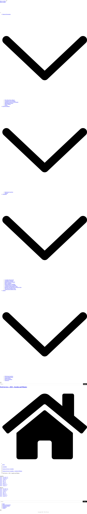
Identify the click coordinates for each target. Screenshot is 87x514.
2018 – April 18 (3, 482)
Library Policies (8, 104)
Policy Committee (8, 283)
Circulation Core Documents (10, 101)
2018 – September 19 (4, 478)
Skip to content (3, 1)
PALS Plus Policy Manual (10, 100)
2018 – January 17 (3, 485)
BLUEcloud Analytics (9, 192)
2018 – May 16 (3, 481)
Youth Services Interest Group (10, 289)
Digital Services (8, 378)
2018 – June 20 (3, 480)
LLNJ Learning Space (9, 377)
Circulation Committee (9, 280)
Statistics (6, 193)
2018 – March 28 (3, 494)
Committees (4, 507)
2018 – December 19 (4, 477)
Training (4, 508)
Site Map (1, 499)
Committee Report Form (9, 279)
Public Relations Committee (10, 284)
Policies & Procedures (6, 504)
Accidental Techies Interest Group (11, 286)
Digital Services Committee (10, 282)
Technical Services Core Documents (11, 102)
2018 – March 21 (3, 483)
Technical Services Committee (10, 285)
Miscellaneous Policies (9, 103)
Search (85, 384)
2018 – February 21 (3, 484)
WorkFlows (7, 380)
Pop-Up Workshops (8, 379)
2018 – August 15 (3, 479)
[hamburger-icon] (0, 12)
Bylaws (6, 105)
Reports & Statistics (6, 505)
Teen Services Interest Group (10, 288)
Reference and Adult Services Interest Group (13, 287)
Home (3, 503)
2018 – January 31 (3, 496)
